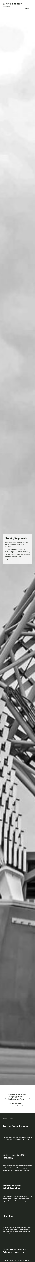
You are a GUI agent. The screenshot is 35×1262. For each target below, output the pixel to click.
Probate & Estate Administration (12, 1187)
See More (7, 560)
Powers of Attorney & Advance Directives (15, 1251)
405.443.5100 (6, 6)
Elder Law (8, 1216)
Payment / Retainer (27, 8)
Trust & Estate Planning (16, 1126)
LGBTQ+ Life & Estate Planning (15, 1156)
